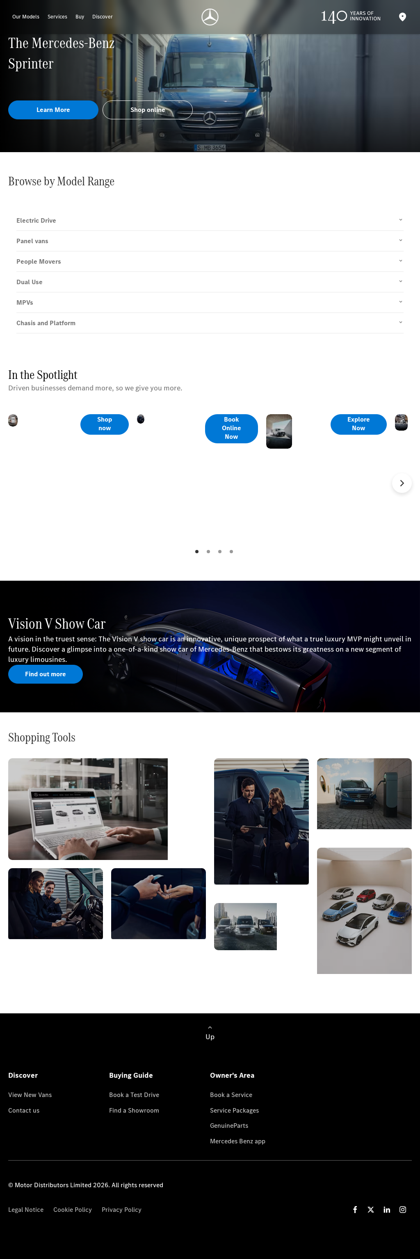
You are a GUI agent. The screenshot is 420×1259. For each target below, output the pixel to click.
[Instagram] (403, 1209)
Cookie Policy (72, 1209)
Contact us (23, 1110)
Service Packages (234, 1110)
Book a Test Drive (134, 1094)
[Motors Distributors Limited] (210, 17)
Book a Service (231, 1094)
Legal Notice (25, 1209)
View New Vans (30, 1094)
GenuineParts (229, 1125)
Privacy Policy (122, 1209)
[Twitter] (371, 1209)
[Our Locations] (402, 17)
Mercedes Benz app (237, 1141)
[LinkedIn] (387, 1209)
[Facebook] (355, 1209)
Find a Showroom (134, 1110)
